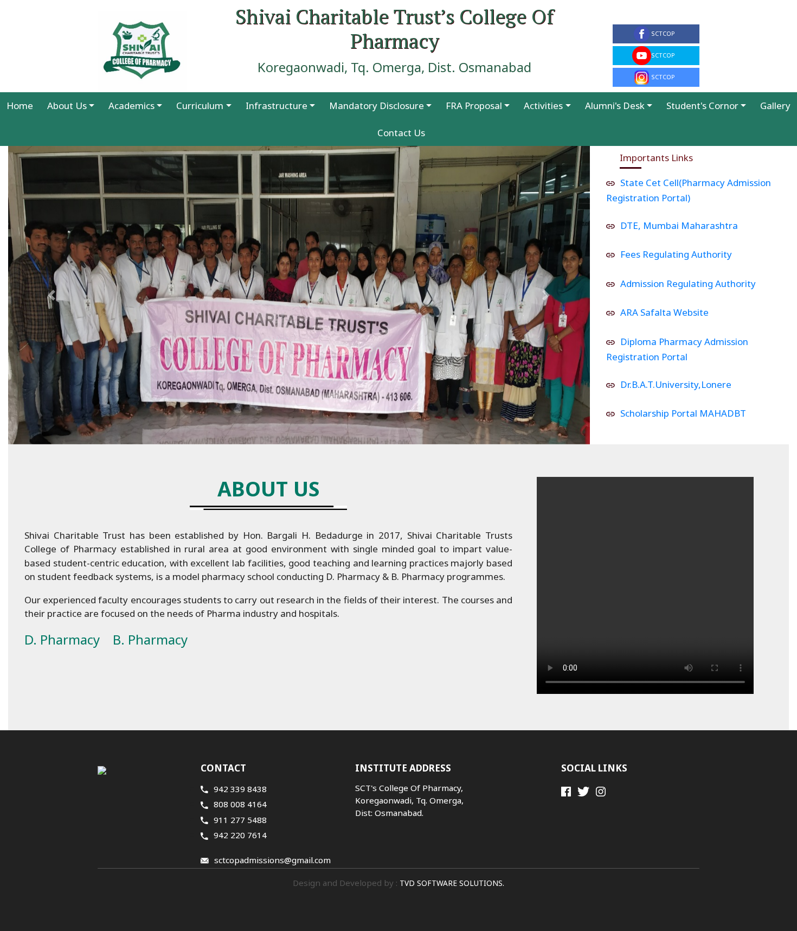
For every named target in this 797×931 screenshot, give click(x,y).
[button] (51, 295)
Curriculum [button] (199, 105)
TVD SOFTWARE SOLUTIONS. (450, 883)
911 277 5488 (240, 819)
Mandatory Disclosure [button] (376, 105)
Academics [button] (131, 105)
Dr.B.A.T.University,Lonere (675, 384)
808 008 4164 (240, 804)
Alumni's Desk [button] (615, 105)
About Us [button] (67, 105)
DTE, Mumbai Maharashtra (679, 225)
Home (20, 105)
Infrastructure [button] (276, 105)
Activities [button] (543, 105)
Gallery (775, 105)
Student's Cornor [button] (702, 105)
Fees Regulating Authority (676, 254)
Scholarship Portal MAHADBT (683, 413)
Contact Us (401, 132)
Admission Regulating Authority (688, 283)
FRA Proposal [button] (474, 105)
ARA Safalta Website (664, 312)
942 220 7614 (240, 835)
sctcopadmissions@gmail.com (272, 860)
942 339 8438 (240, 788)
